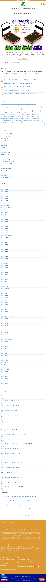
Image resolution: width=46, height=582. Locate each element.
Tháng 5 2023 (4, 274)
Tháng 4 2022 (4, 304)
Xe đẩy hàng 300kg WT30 (23, 13)
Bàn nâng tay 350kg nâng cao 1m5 (18, 105)
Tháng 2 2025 (4, 228)
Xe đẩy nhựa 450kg (16, 550)
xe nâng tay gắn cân (4, 122)
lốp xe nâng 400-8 (4, 112)
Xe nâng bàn (3, 138)
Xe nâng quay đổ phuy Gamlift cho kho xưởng (20, 118)
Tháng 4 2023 (4, 277)
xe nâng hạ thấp (39, 533)
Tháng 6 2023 (4, 272)
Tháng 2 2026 (4, 200)
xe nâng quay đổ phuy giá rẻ (34, 118)
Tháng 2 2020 (4, 360)
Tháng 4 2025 (4, 223)
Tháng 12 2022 (4, 286)
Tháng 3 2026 (4, 198)
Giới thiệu (13, 578)
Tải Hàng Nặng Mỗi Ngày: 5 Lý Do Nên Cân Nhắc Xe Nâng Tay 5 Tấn (18, 83)
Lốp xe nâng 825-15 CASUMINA (20, 529)
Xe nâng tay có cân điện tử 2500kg (35, 539)
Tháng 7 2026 (4, 189)
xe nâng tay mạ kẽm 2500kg (26, 122)
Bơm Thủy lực (4, 166)
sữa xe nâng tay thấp (4, 116)
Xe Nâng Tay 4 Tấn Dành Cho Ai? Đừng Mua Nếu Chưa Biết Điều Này (18, 86)
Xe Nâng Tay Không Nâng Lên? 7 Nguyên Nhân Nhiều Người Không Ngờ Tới (20, 79)
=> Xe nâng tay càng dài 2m (5, 105)
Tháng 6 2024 (4, 244)
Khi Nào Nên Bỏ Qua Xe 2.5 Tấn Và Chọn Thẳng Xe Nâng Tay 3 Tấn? (18, 90)
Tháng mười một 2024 (5, 235)
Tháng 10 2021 (4, 318)
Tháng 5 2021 (4, 325)
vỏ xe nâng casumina (5, 168)
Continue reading (23, 58)
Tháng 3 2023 (4, 279)
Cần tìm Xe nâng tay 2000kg (36, 107)
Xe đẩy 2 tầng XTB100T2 (5, 546)
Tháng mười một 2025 (5, 207)
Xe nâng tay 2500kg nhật (16, 120)
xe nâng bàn (3, 118)
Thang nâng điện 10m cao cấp (27, 531)
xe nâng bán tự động (5, 173)
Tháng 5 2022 (4, 302)
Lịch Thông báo (4, 154)
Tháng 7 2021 (4, 320)
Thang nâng (3, 170)
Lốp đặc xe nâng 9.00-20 (21, 112)
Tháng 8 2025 (4, 214)
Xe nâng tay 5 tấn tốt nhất (26, 537)
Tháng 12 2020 (4, 337)
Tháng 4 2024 (4, 249)
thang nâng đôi (35, 531)
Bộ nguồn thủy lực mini (6, 163)
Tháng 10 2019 (4, 369)
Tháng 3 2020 (4, 357)
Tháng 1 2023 (4, 284)
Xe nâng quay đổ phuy (5, 133)
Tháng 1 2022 (4, 311)
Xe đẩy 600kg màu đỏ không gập (31, 546)
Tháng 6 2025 (4, 219)
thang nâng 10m (18, 531)
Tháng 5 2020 (4, 353)
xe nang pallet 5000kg (39, 116)
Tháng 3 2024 (4, 251)
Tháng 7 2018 (4, 383)
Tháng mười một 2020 (5, 339)
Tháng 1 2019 (4, 378)
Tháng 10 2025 (4, 210)
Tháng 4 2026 (4, 196)
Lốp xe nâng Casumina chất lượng (32, 529)
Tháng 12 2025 (4, 205)
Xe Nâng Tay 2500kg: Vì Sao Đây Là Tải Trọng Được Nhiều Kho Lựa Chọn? (19, 93)
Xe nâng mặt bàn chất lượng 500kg (7, 535)
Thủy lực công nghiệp (5, 136)
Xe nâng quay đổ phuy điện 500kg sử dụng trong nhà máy (11, 537)
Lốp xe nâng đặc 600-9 (12, 112)
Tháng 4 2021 (4, 327)
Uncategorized (4, 152)
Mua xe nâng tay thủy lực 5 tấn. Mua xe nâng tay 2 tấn (10, 114)
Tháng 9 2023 (4, 265)
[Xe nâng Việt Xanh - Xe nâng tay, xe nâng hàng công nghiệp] (23, 3)
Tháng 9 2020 (4, 344)
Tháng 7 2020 (4, 348)
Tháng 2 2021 (4, 332)
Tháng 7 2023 (4, 270)
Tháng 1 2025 (4, 230)
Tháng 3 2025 (4, 226)
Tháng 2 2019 (4, 376)
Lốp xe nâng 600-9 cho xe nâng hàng (7, 529)
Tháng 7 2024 (4, 242)
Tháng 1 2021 (4, 334)
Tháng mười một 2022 (5, 288)
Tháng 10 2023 (4, 263)
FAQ (34, 578)
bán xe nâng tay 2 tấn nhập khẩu (30, 105)
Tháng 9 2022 (4, 293)
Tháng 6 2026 (4, 191)
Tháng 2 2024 (4, 253)
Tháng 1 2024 (4, 256)
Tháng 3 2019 (4, 374)
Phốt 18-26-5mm (35, 114)
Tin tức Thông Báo (5, 156)
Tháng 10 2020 (4, 341)
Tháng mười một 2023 (5, 260)
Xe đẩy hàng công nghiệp (38, 548)
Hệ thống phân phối (20, 578)
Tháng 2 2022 (4, 309)
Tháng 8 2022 (4, 295)
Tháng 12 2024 (4, 233)
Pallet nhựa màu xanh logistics (26, 114)
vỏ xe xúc (3, 140)
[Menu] (1, 3)
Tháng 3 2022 (4, 307)
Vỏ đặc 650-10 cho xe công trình (18, 533)
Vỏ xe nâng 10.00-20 (30, 116)
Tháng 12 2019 (4, 364)
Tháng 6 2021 (4, 323)
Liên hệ (30, 578)
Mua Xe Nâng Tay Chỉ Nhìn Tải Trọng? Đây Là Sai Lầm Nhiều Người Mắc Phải (20, 515)
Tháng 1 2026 (4, 203)
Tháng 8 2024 (4, 240)
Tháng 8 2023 (4, 267)
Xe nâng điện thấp (4, 159)
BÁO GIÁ (42, 579)
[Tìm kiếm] (41, 4)
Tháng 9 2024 (4, 237)
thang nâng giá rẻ (12, 116)
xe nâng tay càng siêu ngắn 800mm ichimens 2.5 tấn (30, 120)
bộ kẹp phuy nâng (20, 107)
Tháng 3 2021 (4, 330)
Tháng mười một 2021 (5, 316)
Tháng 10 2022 (4, 290)
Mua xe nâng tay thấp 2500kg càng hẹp (8, 531)
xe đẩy (5, 62)
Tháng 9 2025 (4, 212)
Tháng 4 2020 (4, 355)
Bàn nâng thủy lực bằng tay (6, 161)
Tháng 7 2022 (4, 297)
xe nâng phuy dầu (9, 118)
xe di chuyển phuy (5, 145)
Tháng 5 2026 (4, 193)
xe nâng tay (3, 147)
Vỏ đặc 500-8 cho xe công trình (6, 533)
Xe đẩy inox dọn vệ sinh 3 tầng (6, 550)
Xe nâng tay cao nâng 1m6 (36, 537)
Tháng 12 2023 (4, 258)
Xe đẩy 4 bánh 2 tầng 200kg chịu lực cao (17, 546)
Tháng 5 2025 (4, 221)
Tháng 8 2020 (4, 346)
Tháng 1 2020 (4, 362)
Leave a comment (42, 62)
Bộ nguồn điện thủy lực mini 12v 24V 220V (8, 107)
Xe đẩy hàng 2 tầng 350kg (17, 548)
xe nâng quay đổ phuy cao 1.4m (19, 535)
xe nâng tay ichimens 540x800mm (15, 122)
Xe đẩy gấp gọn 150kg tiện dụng (6, 548)
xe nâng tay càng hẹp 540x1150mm (7, 539)
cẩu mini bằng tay (4, 177)
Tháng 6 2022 (4, 300)
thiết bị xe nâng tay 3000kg (21, 116)
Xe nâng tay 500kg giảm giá (6, 120)
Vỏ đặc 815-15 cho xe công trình (30, 533)
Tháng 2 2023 (4, 281)
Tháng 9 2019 (4, 371)
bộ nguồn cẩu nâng (27, 107)
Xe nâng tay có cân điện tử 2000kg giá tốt (22, 539)
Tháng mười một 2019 (5, 367)
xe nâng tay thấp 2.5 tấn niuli (37, 122)
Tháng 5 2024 (4, 247)
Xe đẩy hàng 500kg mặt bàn (28, 548)
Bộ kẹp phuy (3, 175)
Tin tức (27, 578)
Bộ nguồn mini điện (5, 149)
